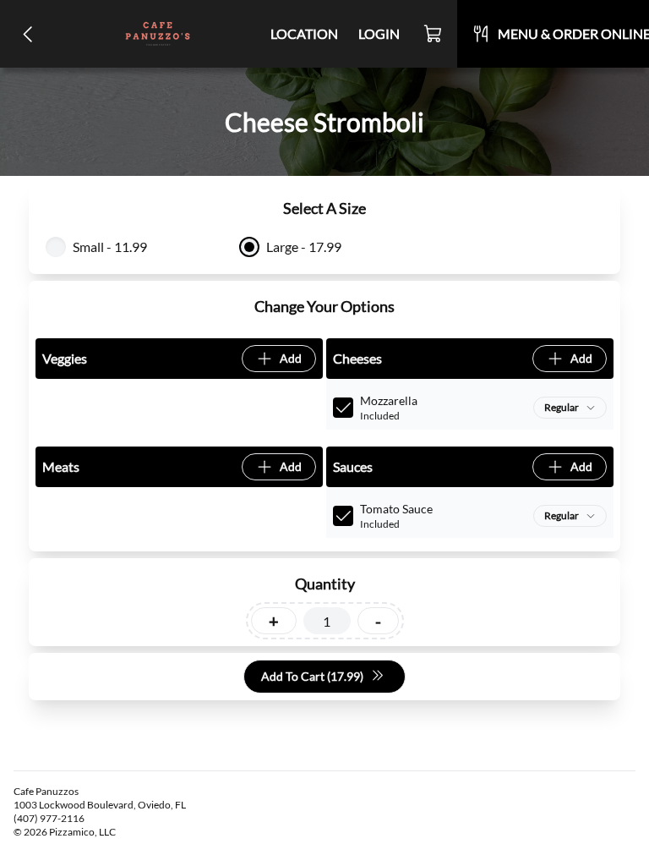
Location (304, 33)
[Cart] (433, 34)
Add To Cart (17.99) (312, 676)
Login (379, 33)
